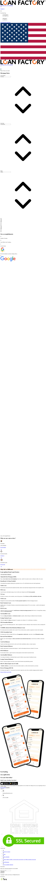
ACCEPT (7, 787)
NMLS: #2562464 (6, 856)
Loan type (2, 123)
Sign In (1, 22)
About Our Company (6, 851)
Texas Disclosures (6, 862)
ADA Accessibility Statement (8, 864)
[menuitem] (5, 15)
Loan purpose (2, 75)
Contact (4, 854)
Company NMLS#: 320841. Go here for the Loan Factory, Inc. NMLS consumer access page (19, 859)
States (1, 170)
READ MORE (3, 787)
